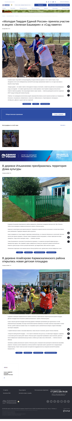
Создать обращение (58, 114)
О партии (4, 8)
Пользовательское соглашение (8, 411)
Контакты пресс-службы (25, 393)
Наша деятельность (23, 8)
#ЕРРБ (19, 252)
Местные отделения (35, 8)
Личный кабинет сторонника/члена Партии (58, 5)
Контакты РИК (6, 393)
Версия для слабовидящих (64, 1)
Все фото (63, 125)
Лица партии (12, 8)
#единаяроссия (27, 103)
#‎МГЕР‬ (35, 103)
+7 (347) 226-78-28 (58, 391)
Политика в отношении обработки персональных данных (14, 413)
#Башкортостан (28, 252)
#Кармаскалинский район (51, 352)
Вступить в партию (65, 8)
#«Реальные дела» (51, 252)
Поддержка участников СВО (36, 11)
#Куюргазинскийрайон (39, 252)
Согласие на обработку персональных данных (11, 415)
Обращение (40, 5)
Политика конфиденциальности (8, 412)
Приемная (46, 8)
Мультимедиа (55, 8)
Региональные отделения (41, 390)
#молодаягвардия (45, 103)
